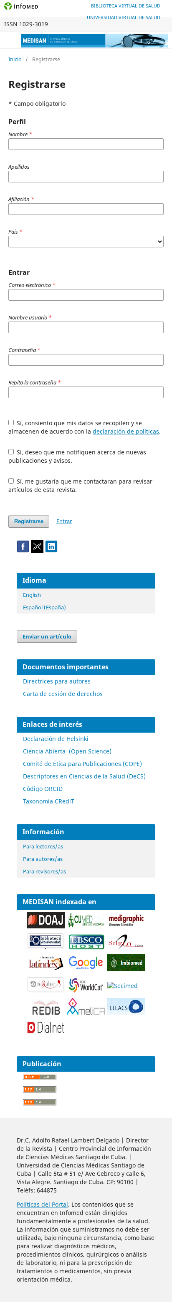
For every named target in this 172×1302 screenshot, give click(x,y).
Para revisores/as (44, 871)
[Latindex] (46, 969)
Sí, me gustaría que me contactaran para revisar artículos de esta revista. (80, 485)
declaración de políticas (126, 431)
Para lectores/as (43, 846)
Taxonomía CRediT (48, 801)
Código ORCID (43, 789)
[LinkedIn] (51, 550)
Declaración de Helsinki (56, 739)
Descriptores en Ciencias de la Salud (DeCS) (84, 776)
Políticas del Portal (42, 1204)
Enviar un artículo (47, 636)
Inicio (15, 59)
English (32, 595)
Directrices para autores (57, 681)
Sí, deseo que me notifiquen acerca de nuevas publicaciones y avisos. (77, 456)
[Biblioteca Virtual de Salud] (46, 947)
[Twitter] (37, 550)
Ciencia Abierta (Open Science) (67, 751)
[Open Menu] (8, 40)
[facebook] (23, 550)
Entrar (64, 521)
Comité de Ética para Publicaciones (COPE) (82, 764)
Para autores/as (43, 859)
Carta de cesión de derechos (63, 694)
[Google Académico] (86, 969)
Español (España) (44, 607)
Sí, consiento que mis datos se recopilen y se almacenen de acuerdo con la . (84, 427)
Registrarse (28, 521)
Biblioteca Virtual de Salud (125, 5)
